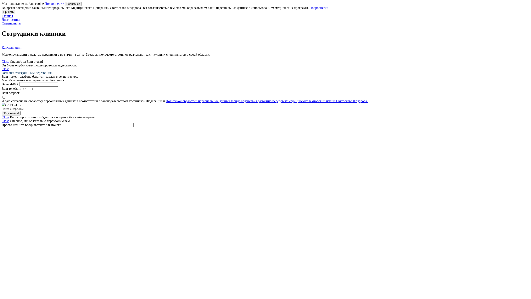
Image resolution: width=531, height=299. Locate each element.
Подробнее (73, 3)
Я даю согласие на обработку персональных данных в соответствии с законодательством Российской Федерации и (185, 101)
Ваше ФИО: (10, 84)
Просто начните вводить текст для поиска (31, 125)
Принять (8, 11)
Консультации (12, 47)
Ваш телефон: (11, 88)
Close (5, 61)
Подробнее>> (54, 3)
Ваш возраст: (11, 93)
